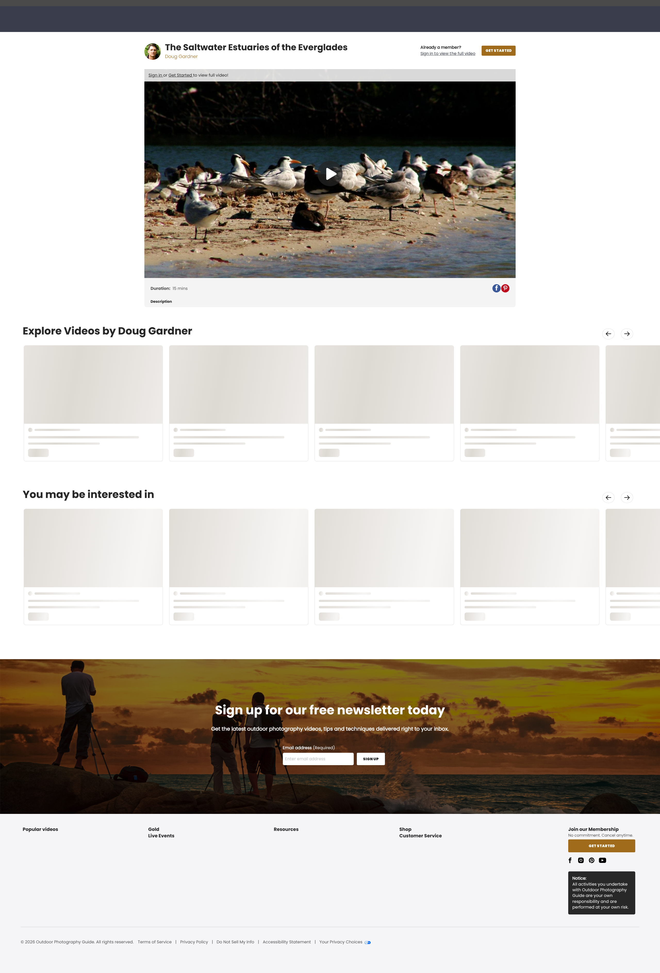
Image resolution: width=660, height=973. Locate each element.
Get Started (181, 75)
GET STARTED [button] (498, 50)
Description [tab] (161, 301)
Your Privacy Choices (340, 942)
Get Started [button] (602, 845)
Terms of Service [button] (155, 942)
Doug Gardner (181, 56)
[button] (447, 50)
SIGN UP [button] (371, 759)
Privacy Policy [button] (194, 942)
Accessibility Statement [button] (287, 942)
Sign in (155, 75)
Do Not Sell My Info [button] (235, 942)
